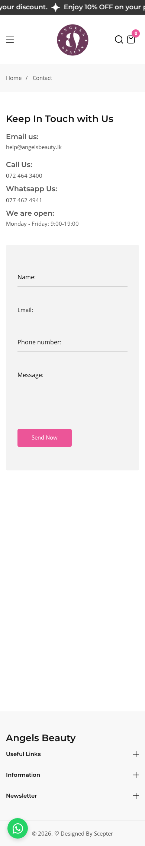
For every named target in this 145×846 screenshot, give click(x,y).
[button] (119, 39)
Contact (42, 77)
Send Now (45, 437)
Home (14, 77)
